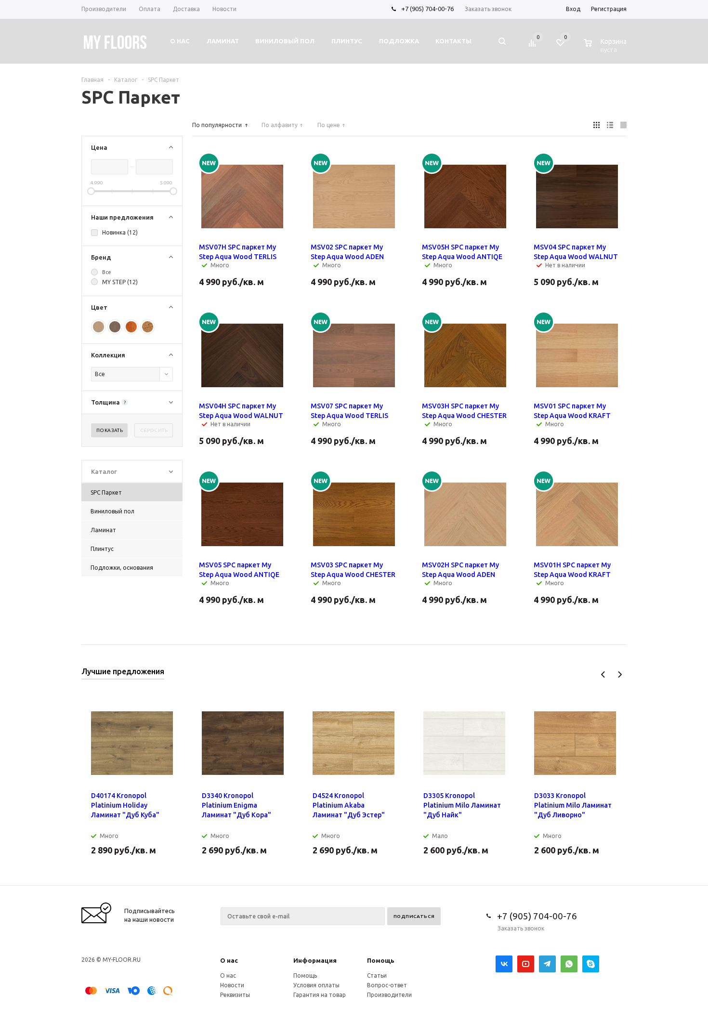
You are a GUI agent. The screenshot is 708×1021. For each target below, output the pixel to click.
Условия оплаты (316, 985)
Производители (389, 995)
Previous (603, 674)
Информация (315, 960)
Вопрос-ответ (387, 985)
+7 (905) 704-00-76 (427, 8)
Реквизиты (235, 995)
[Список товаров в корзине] (606, 48)
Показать (109, 430)
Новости (232, 985)
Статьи (377, 975)
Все (106, 272)
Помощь (380, 960)
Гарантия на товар (319, 995)
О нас (229, 960)
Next (620, 674)
